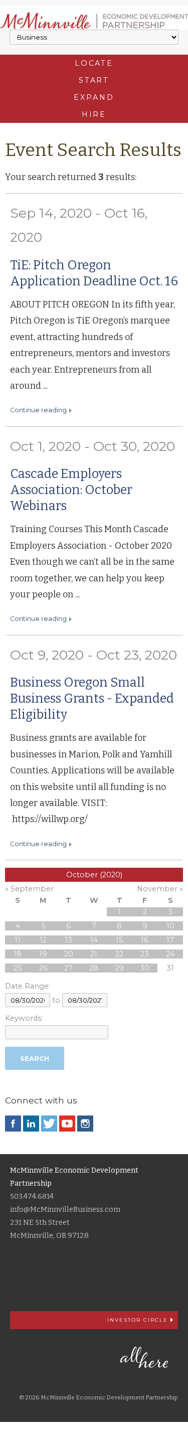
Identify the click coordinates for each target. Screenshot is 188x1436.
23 (144, 954)
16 (144, 939)
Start (94, 80)
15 (119, 939)
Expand (94, 97)
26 (43, 968)
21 (93, 954)
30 (144, 968)
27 (68, 968)
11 (18, 939)
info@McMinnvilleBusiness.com (65, 1209)
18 (18, 954)
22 (119, 954)
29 (119, 968)
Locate (94, 63)
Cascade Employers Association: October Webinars (71, 490)
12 (43, 939)
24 (170, 954)
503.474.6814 (32, 1196)
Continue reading (38, 410)
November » (160, 888)
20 (68, 954)
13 (68, 939)
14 (94, 939)
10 (170, 925)
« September (29, 888)
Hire (94, 114)
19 (43, 954)
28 (93, 968)
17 (170, 939)
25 (18, 968)
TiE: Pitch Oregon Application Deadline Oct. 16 (94, 273)
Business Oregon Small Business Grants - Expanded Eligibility (92, 698)
